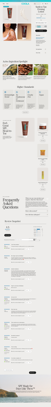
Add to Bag (41, 30)
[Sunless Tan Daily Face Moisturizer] (42, 124)
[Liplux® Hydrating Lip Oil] (42, 174)
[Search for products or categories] (34, 3)
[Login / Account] (42, 3)
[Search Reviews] (34, 240)
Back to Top (32, 372)
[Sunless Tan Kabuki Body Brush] (42, 150)
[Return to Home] (25, 4)
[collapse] (45, 35)
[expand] (45, 49)
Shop (4, 3)
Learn (7, 3)
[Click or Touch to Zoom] (10, 14)
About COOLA (25, 112)
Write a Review (7, 235)
